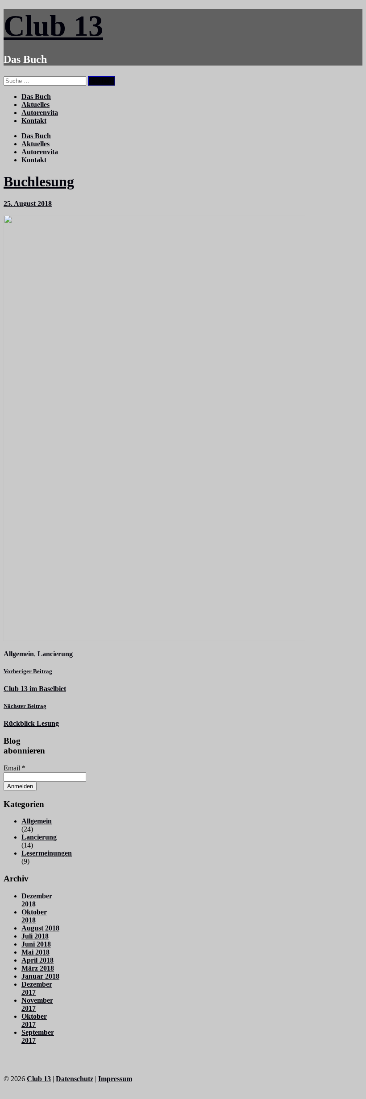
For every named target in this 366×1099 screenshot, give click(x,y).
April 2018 (37, 960)
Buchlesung (39, 181)
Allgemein (19, 654)
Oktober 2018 (34, 916)
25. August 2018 (28, 203)
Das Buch (36, 96)
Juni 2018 (36, 944)
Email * (14, 768)
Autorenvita (39, 112)
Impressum (115, 1079)
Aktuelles (35, 104)
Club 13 (53, 25)
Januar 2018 (40, 976)
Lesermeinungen (46, 853)
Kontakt (33, 120)
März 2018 (37, 968)
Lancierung (55, 654)
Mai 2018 (35, 952)
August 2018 (40, 928)
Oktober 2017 (34, 1020)
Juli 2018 (35, 936)
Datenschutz (74, 1079)
